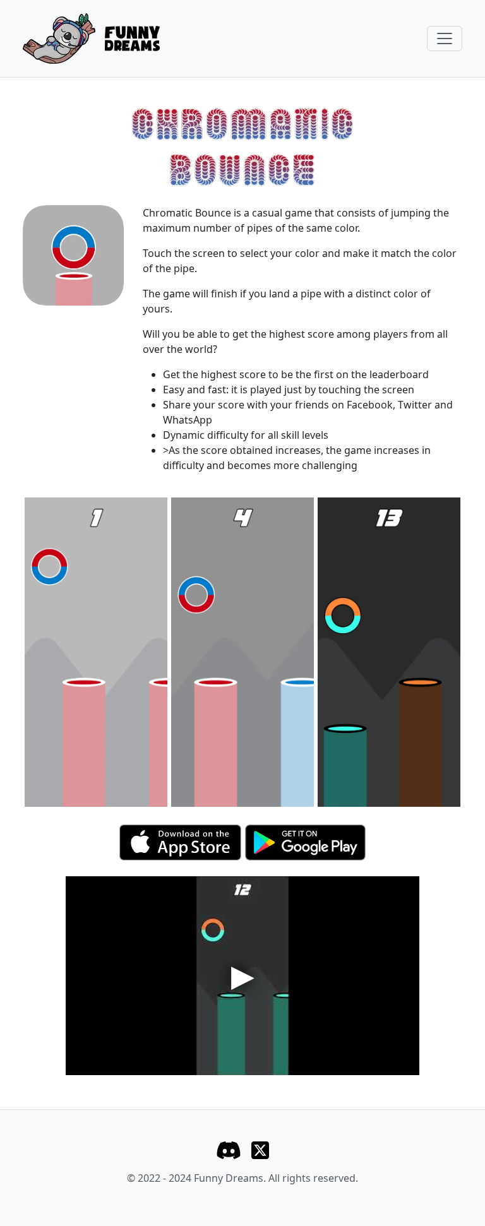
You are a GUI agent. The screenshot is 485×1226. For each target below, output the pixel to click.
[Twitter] (260, 1149)
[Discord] (228, 1149)
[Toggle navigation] (444, 38)
